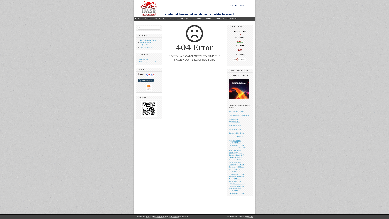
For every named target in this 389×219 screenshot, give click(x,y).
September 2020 (234, 121)
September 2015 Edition (237, 176)
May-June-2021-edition (236, 111)
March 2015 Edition (235, 181)
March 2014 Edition (235, 191)
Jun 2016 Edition (234, 169)
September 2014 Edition (237, 186)
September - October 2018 (238, 148)
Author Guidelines (145, 42)
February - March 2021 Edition (239, 115)
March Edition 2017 (235, 162)
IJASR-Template (143, 59)
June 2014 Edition (235, 188)
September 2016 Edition (237, 167)
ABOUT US (220, 19)
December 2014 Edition (237, 184)
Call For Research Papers (148, 40)
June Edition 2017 (235, 160)
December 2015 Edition (236, 174)
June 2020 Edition (235, 125)
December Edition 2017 (236, 155)
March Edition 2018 (235, 152)
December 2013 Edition (236, 193)
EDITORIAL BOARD (187, 19)
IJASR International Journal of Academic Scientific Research (156, 19)
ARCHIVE (208, 19)
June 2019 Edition (235, 140)
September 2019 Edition (237, 137)
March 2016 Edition (235, 172)
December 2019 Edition (237, 133)
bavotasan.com (249, 216)
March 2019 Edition (235, 143)
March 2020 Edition (235, 129)
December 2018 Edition (236, 145)
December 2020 (234, 119)
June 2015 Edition (235, 179)
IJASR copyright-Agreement (147, 62)
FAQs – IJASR (144, 45)
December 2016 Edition (236, 164)
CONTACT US (232, 19)
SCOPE (199, 19)
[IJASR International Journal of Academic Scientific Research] (194, 8)
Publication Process (146, 47)
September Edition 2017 (237, 157)
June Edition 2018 (235, 150)
